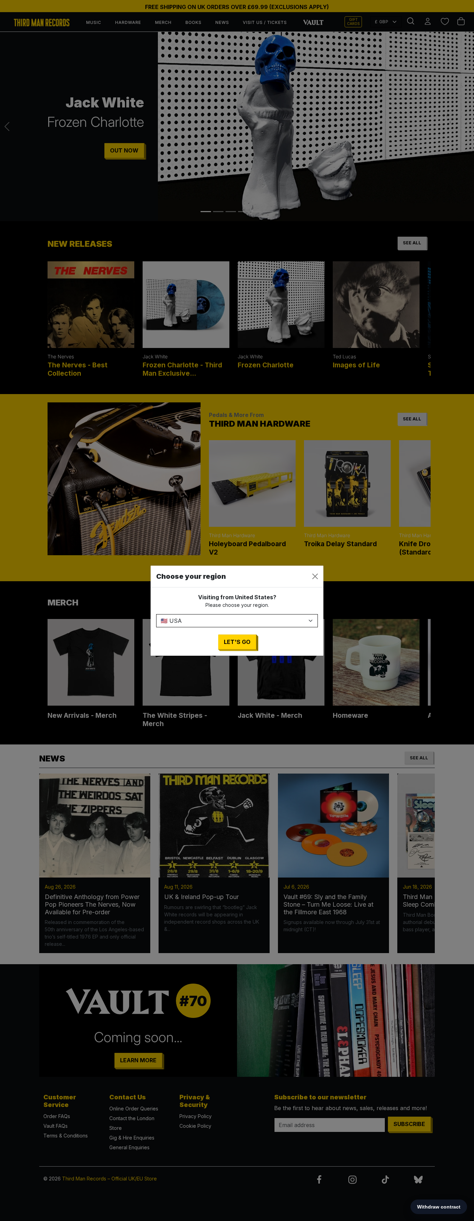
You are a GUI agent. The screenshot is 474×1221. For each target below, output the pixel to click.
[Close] (315, 576)
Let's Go (237, 641)
